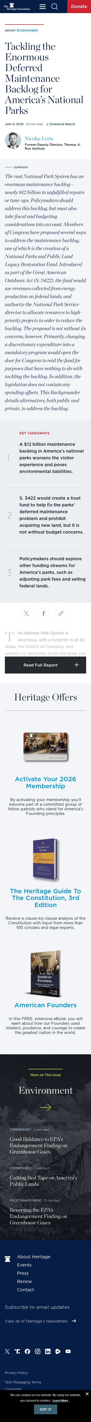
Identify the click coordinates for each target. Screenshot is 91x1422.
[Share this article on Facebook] (44, 614)
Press (23, 1273)
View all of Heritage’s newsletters (36, 1321)
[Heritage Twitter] (7, 1352)
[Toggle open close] (75, 646)
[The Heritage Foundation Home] (17, 6)
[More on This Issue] (45, 1107)
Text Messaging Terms (23, 1382)
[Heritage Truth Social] (17, 1352)
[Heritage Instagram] (37, 1352)
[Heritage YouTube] (68, 1352)
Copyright (13, 1389)
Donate (79, 6)
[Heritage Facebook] (27, 1352)
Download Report (62, 124)
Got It (45, 1409)
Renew (24, 1281)
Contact (25, 1289)
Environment (27, 30)
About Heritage (33, 1256)
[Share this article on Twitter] (26, 614)
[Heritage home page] (8, 1259)
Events (24, 1265)
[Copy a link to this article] (61, 614)
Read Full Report (41, 665)
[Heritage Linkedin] (47, 1352)
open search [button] (54, 6)
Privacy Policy (16, 1372)
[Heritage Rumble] (58, 1352)
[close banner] (87, 1394)
